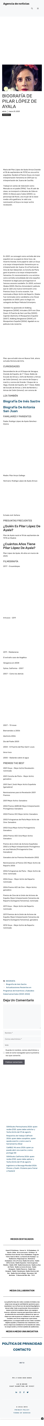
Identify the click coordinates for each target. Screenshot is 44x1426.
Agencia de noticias (16, 3)
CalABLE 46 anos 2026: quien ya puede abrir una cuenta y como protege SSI (19, 1150)
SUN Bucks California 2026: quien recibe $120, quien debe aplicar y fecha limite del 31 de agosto (20, 1159)
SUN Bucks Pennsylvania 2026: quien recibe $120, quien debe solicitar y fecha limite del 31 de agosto (21, 1129)
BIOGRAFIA (6, 115)
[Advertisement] (22, 39)
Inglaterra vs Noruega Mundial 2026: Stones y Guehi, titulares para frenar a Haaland (21, 1168)
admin (4, 111)
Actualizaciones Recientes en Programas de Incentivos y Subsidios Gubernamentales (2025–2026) (18, 990)
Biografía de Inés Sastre (21, 401)
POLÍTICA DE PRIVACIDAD (22, 1344)
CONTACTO (22, 1350)
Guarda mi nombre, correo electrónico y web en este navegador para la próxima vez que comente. (22, 1053)
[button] (32, 8)
